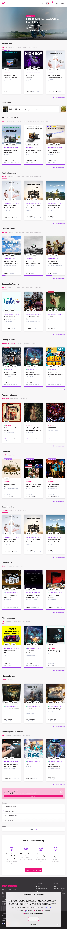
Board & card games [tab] (8, 343)
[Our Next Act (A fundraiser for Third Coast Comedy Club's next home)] (11, 245)
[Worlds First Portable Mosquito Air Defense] (55, 134)
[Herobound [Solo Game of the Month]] (55, 356)
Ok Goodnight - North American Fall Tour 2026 (33, 263)
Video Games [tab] (26, 343)
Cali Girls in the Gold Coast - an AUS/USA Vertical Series (33, 486)
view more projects (58, 97)
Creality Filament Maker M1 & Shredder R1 (10, 152)
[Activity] (52, 3)
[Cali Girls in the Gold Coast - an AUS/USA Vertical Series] (33, 468)
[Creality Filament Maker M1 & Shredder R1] (11, 134)
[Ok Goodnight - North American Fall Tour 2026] (33, 245)
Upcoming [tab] (11, 176)
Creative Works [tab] (22, 47)
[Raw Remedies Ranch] (11, 468)
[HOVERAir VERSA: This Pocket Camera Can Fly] (55, 60)
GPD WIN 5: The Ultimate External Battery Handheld (10, 653)
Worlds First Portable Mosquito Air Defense (55, 152)
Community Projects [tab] (33, 121)
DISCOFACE (52, 428)
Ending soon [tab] (37, 176)
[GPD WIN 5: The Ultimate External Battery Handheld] (11, 635)
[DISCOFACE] (55, 412)
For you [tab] (4, 176)
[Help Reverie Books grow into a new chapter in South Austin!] (11, 301)
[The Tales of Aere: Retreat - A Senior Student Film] (33, 579)
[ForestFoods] (55, 301)
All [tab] (3, 47)
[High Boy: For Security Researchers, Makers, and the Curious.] (33, 60)
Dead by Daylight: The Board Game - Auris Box (11, 374)
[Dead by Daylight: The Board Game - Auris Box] (11, 356)
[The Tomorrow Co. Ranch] (33, 301)
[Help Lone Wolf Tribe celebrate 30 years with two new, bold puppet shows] (55, 245)
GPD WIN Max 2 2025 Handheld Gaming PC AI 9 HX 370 (33, 152)
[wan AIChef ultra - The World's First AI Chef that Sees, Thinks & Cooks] (11, 60)
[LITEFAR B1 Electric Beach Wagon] (33, 190)
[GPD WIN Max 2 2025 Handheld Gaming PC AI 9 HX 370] (33, 134)
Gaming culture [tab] (45, 121)
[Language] (47, 3)
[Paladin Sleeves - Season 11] (11, 579)
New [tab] (13, 455)
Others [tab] (34, 343)
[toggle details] (21, 93)
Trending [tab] (5, 510)
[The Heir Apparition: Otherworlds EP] (55, 468)
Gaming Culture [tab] (32, 47)
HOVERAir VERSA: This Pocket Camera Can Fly (55, 77)
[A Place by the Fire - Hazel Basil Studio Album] (33, 412)
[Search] (43, 3)
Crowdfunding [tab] (20, 176)
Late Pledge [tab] (29, 176)
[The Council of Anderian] (55, 579)
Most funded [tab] (13, 510)
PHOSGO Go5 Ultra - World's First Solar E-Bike (55, 208)
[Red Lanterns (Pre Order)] (11, 412)
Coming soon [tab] (6, 455)
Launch (33, 796)
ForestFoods (52, 317)
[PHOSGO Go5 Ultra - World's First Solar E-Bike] (55, 190)
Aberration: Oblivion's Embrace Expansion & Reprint (33, 374)
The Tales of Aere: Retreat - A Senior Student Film (33, 597)
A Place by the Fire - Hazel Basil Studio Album (33, 430)
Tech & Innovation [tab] (11, 47)
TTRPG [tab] (19, 343)
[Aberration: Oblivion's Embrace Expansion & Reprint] (33, 356)
